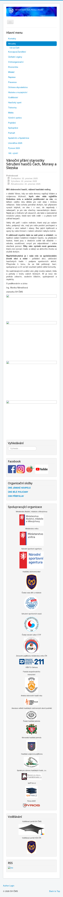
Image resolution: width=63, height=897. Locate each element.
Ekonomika (13, 66)
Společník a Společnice (18, 137)
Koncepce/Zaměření (17, 51)
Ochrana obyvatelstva (18, 87)
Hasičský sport (14, 102)
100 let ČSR (14, 47)
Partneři (11, 132)
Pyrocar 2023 (14, 148)
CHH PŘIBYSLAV (16, 496)
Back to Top (54, 891)
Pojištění (12, 122)
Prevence (12, 82)
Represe (11, 77)
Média (10, 112)
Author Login (8, 885)
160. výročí (13, 153)
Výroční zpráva (15, 117)
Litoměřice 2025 (15, 142)
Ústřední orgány (15, 56)
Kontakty (12, 38)
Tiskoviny (12, 107)
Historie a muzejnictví (17, 92)
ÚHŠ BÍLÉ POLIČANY (18, 491)
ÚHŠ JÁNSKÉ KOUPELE (19, 487)
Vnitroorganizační (16, 61)
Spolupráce (13, 127)
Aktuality (12, 43)
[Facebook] (12, 468)
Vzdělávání (13, 97)
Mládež (11, 72)
